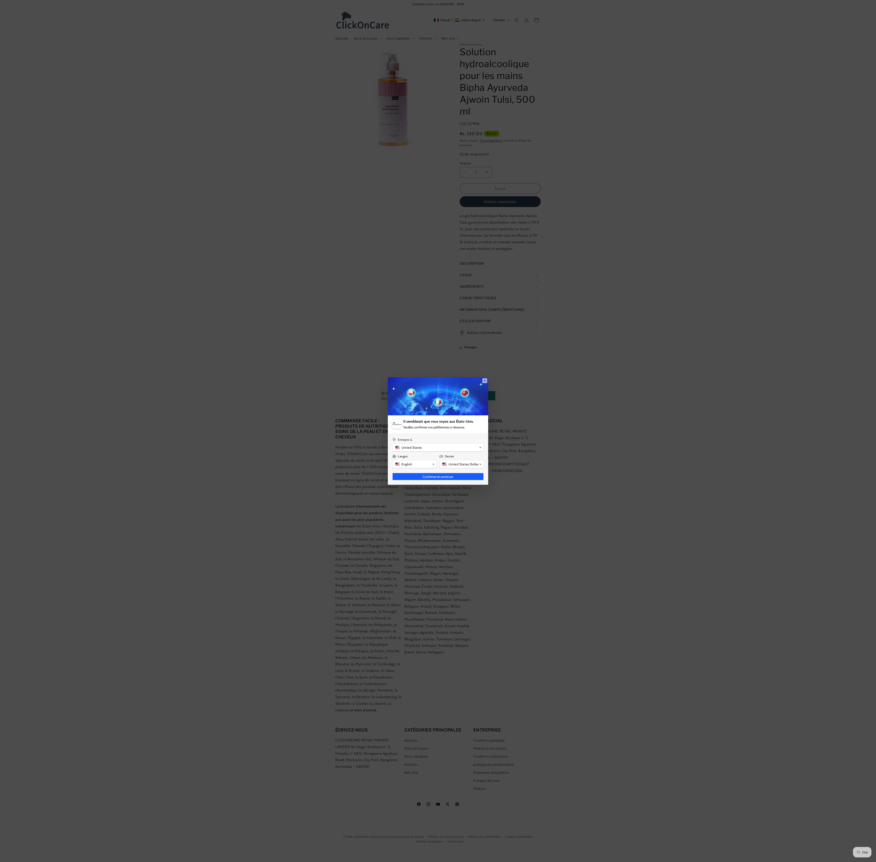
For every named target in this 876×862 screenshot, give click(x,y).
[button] (438, 447)
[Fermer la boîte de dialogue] (484, 380)
